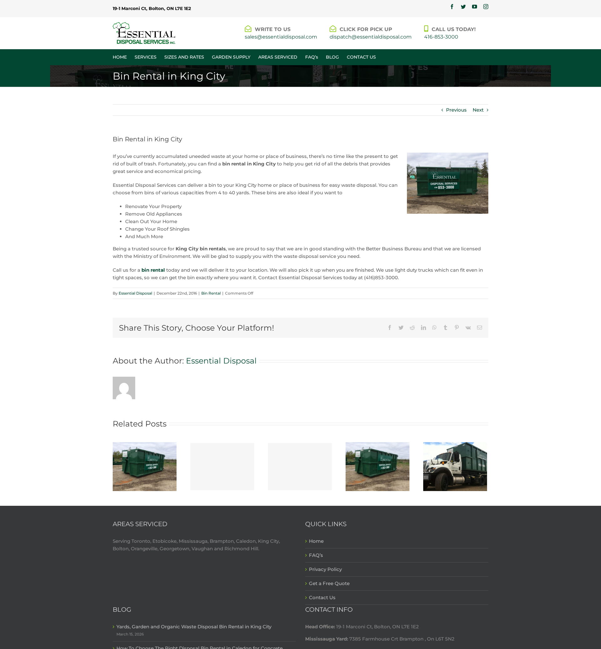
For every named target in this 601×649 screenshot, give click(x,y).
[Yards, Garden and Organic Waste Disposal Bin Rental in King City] (145, 466)
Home (316, 541)
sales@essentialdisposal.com (281, 37)
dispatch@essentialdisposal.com (371, 37)
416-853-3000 (441, 37)
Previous (456, 110)
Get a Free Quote (329, 583)
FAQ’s (316, 555)
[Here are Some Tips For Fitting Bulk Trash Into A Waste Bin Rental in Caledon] (300, 466)
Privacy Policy (325, 569)
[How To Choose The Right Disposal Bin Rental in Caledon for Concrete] (222, 466)
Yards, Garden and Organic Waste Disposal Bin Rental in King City (193, 627)
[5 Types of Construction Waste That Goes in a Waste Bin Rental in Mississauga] (377, 466)
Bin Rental (211, 293)
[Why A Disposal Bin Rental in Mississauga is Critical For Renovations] (455, 466)
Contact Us (322, 597)
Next (478, 110)
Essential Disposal (135, 293)
